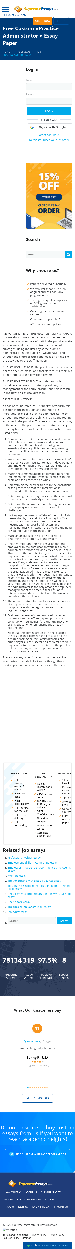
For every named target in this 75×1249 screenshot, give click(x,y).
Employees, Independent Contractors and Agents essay (39, 869)
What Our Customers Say (37, 1010)
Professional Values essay (24, 857)
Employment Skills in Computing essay (32, 862)
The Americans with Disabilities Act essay (34, 880)
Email (29, 80)
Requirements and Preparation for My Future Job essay (39, 895)
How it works (13, 1192)
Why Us (8, 1199)
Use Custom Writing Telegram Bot (40, 1154)
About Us (31, 1192)
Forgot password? (49, 135)
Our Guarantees (51, 1192)
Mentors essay (17, 875)
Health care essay (19, 902)
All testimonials (37, 1098)
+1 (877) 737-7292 (15, 15)
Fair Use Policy (11, 1237)
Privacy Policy (38, 1234)
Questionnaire (32, 1041)
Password (31, 94)
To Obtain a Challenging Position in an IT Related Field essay (39, 887)
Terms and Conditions (15, 1234)
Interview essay (18, 912)
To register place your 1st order (49, 140)
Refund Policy (56, 1234)
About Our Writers (29, 1199)
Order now (42, 21)
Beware (49, 1199)
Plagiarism (61, 1207)
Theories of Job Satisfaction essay (29, 907)
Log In (49, 111)
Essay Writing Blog (16, 1207)
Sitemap (26, 1237)
